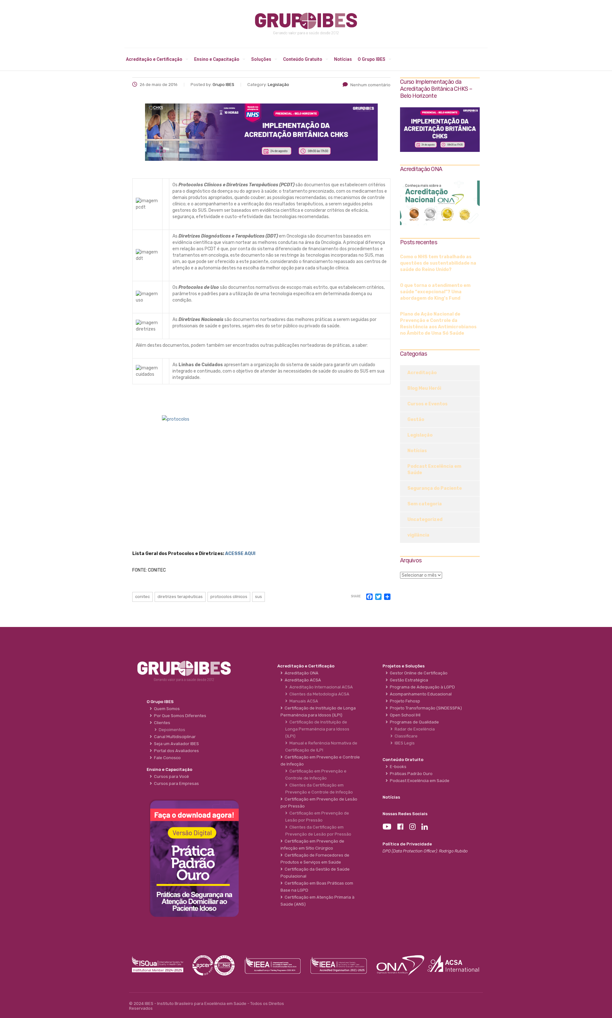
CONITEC (142, 596)
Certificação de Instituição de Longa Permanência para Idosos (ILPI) (317, 729)
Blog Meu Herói (424, 388)
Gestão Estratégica (408, 680)
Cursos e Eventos (427, 404)
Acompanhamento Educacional (420, 694)
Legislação (420, 435)
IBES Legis (404, 743)
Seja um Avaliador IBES (175, 743)
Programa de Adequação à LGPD (421, 687)
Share (356, 596)
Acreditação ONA (300, 673)
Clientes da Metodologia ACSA (318, 694)
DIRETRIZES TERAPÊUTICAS (180, 596)
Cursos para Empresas (175, 783)
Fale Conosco (166, 757)
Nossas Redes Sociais (404, 813)
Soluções (261, 59)
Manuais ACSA (303, 701)
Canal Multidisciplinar (174, 736)
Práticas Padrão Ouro (410, 773)
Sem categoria (424, 504)
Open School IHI (404, 715)
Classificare (405, 736)
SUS (258, 596)
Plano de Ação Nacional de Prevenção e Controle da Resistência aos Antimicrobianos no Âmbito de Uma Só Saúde (438, 323)
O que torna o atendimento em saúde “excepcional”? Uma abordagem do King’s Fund (435, 292)
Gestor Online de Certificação (418, 673)
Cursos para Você (170, 776)
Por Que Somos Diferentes (179, 715)
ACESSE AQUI (240, 553)
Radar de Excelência (414, 729)
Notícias (343, 59)
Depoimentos (171, 729)
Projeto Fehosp (404, 701)
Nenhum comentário (370, 84)
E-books (397, 766)
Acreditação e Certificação (154, 59)
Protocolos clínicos (228, 596)
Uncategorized (424, 519)
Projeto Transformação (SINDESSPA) (425, 708)
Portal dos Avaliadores (175, 750)
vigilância (418, 535)
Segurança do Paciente (434, 488)
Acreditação (422, 372)
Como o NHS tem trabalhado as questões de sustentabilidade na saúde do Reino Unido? (438, 263)
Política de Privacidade (407, 844)
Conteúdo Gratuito (302, 59)
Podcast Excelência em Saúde (434, 469)
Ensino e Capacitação (216, 59)
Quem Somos (166, 708)
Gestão (415, 419)
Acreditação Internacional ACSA (320, 687)
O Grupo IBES (371, 59)
